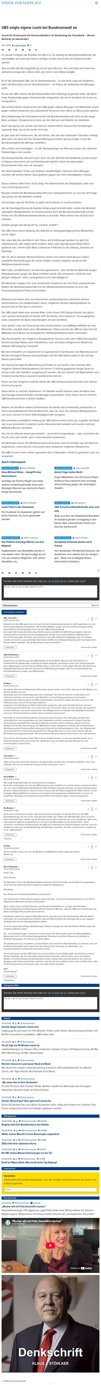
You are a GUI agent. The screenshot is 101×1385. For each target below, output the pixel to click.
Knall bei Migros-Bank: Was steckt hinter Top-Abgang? (29, 1162)
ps (16, 1079)
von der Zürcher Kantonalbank (64, 157)
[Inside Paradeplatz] (21, 3)
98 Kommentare (28, 1159)
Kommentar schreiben (14, 612)
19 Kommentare (27, 1060)
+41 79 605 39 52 (56, 581)
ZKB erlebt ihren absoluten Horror (19, 1143)
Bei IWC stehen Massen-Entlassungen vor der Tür (27, 1153)
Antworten (10, 647)
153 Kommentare (29, 1121)
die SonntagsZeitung (27, 68)
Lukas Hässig (20, 45)
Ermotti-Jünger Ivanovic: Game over (20, 1027)
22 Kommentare (27, 1023)
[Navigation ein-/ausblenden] (96, 3)
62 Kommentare (22, 1203)
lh (15, 1023)
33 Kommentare (28, 1079)
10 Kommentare (27, 1042)
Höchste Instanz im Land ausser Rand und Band (26, 1064)
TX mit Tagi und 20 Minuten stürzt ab (20, 1045)
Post (82, 581)
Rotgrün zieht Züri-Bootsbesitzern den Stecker (25, 1125)
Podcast (36, 1203)
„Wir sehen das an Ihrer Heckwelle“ (20, 1082)
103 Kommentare (28, 1149)
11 (30, 45)
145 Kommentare (29, 1130)
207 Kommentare (29, 1140)
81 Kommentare (27, 1097)
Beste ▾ (95, 605)
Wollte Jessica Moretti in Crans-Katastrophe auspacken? (30, 1134)
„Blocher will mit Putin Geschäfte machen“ (24, 1206)
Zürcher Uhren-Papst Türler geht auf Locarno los (26, 1101)
